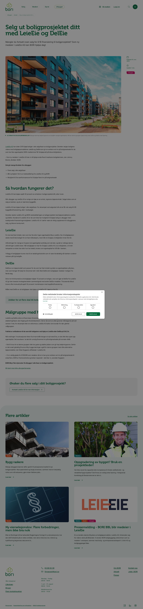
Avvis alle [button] (78, 314)
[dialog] (71, 304)
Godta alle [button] (93, 314)
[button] (48, 314)
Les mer (45, 301)
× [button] (102, 292)
